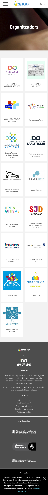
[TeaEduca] (24, 4)
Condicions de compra (24, 409)
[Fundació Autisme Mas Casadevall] (24, 362)
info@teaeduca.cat (24, 403)
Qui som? (24, 371)
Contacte (24, 396)
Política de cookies (24, 412)
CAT (42, 4)
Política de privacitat (24, 406)
